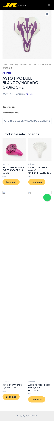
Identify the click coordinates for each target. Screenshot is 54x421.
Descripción (9, 107)
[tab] (27, 107)
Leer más (11, 182)
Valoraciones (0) (11, 112)
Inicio (5, 64)
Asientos (13, 64)
